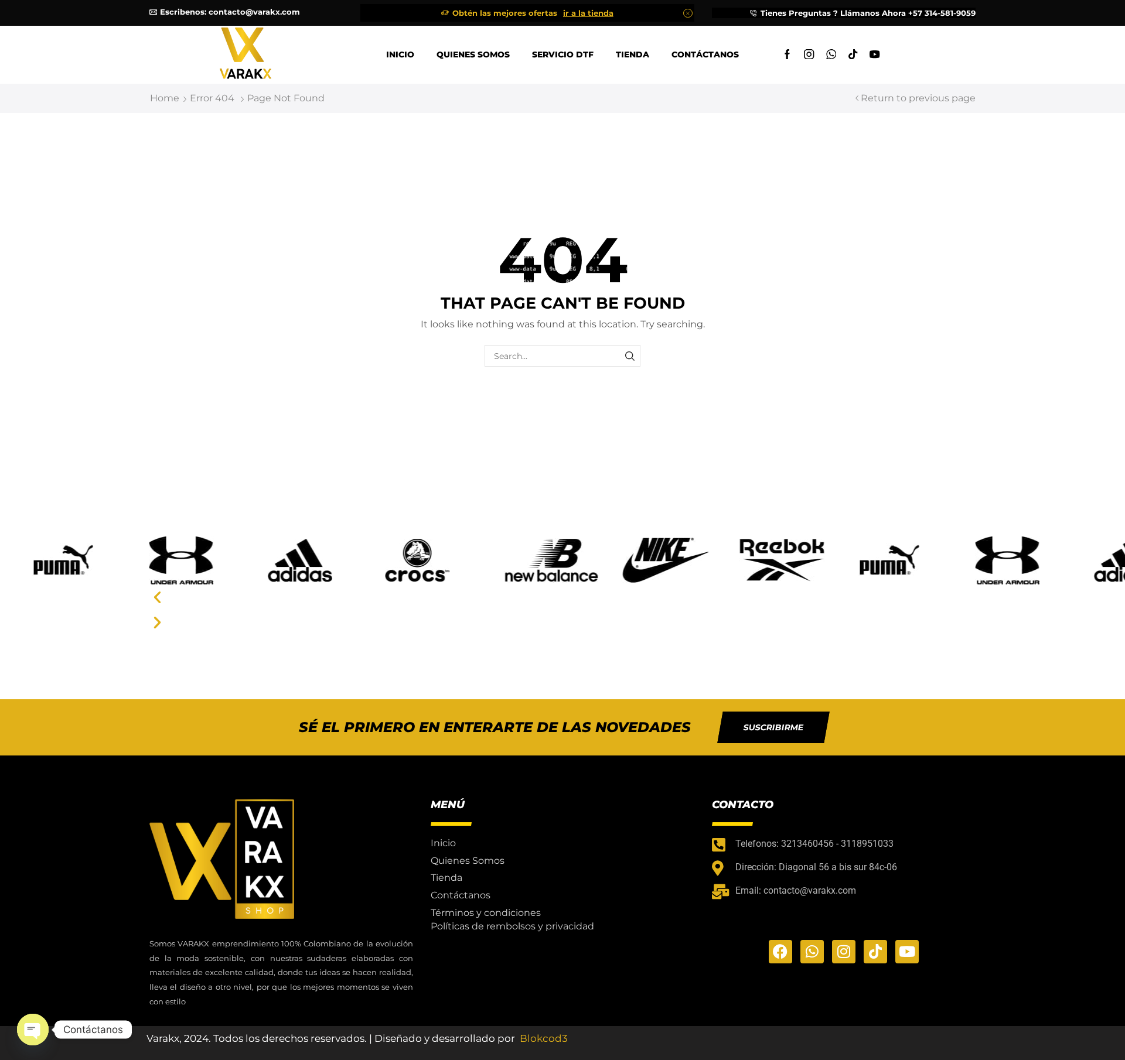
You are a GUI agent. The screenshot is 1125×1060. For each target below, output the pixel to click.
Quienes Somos (473, 54)
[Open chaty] (33, 1029)
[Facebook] (787, 55)
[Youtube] (874, 55)
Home (164, 98)
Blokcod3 (544, 1038)
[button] (562, 597)
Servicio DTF (563, 54)
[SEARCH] (629, 356)
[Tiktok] (853, 55)
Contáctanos (705, 54)
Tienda (632, 54)
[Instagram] (809, 55)
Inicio (400, 54)
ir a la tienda (588, 13)
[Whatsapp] (831, 55)
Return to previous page (918, 98)
